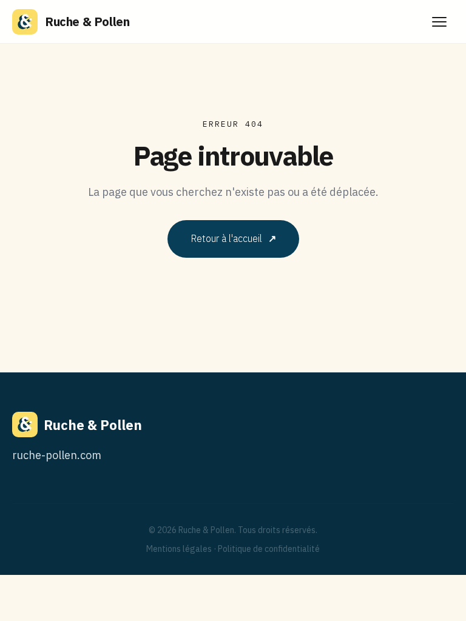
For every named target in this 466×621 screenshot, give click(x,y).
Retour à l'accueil (233, 238)
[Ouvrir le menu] (439, 21)
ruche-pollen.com (56, 455)
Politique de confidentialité (269, 548)
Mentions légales (179, 548)
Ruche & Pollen (87, 21)
